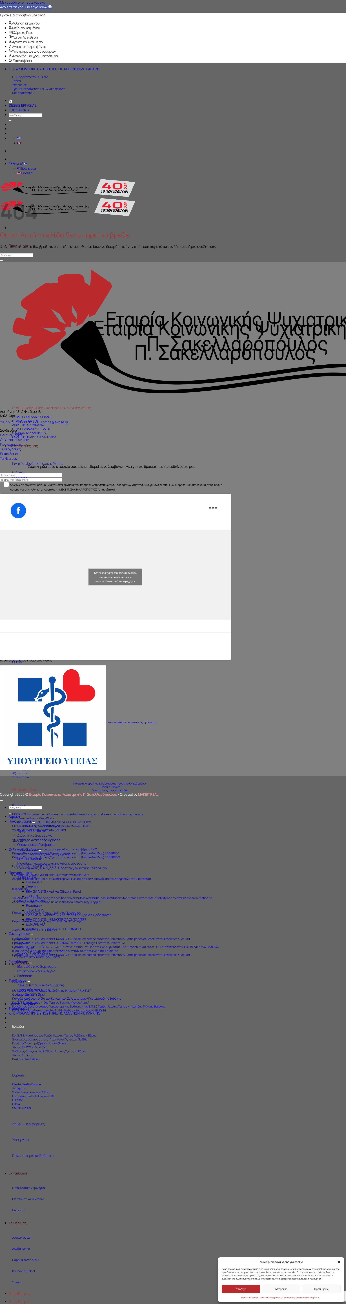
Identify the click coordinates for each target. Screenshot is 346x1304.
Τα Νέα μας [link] (18, 1223)
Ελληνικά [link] (16, 163)
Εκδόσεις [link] (24, 975)
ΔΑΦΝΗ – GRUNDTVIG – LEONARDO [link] (53, 929)
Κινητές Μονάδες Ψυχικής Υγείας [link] (37, 463)
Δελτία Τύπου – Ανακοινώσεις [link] (40, 985)
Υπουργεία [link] (20, 1139)
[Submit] (10, 120)
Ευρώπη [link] (18, 1075)
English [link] (26, 173)
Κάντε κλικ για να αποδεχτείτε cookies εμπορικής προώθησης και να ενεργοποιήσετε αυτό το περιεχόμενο (115, 576)
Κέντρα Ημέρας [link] (29, 858)
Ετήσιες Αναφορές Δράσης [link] (38, 840)
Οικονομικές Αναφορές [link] (36, 844)
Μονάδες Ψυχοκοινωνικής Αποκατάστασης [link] (51, 863)
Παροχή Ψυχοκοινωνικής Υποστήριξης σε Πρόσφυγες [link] (69, 915)
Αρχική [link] (14, 816)
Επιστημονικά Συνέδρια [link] (36, 971)
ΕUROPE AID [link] (20, 889)
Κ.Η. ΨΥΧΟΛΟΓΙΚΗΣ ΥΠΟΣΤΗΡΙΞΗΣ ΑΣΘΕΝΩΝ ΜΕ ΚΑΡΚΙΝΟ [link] (54, 69)
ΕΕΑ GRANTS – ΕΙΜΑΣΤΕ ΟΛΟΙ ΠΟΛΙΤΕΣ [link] (56, 919)
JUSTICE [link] (32, 896)
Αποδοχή (241, 1288)
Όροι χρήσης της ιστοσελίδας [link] (110, 790)
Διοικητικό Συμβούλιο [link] (34, 835)
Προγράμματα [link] (11, 444)
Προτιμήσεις (321, 1288)
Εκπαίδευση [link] (18, 1173)
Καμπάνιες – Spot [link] (31, 994)
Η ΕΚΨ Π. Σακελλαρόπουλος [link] (39, 826)
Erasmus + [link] (34, 882)
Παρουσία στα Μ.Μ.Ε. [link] (34, 990)
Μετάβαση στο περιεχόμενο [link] (22, 2)
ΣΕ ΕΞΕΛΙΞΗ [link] (26, 877)
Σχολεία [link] (32, 886)
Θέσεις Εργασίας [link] (22, 1004)
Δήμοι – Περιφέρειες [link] (33, 952)
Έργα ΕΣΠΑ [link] (35, 910)
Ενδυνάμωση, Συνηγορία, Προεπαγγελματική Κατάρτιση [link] (62, 868)
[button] (339, 1262)
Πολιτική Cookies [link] (249, 1297)
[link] (26, 7)
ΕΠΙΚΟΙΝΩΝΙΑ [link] (19, 110)
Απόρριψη (281, 1288)
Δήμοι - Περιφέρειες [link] (28, 1124)
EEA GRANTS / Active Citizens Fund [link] (53, 891)
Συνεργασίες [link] (10, 449)
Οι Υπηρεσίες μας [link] (23, 445)
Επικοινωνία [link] (19, 1008)
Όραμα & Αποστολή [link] (32, 830)
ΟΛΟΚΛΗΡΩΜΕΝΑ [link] (31, 901)
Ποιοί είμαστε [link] (11, 435)
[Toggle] (33, 822)
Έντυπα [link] (23, 999)
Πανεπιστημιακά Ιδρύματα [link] (33, 1155)
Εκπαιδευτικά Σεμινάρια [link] (37, 966)
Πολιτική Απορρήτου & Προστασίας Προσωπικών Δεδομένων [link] (289, 1297)
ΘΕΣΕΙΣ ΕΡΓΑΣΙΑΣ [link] (23, 105)
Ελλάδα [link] (18, 1026)
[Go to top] (1, 800)
